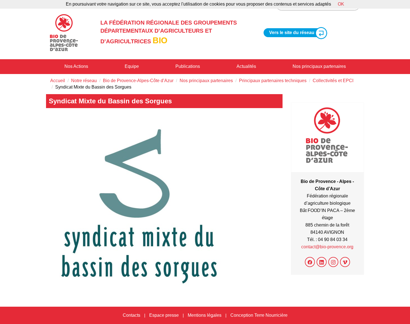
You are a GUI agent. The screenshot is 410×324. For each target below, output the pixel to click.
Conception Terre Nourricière (259, 315)
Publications (187, 66)
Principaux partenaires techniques (273, 80)
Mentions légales (204, 315)
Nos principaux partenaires (319, 66)
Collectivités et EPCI (333, 80)
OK (341, 4)
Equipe (132, 66)
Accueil (57, 80)
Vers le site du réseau (291, 32)
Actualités (246, 66)
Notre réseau (84, 80)
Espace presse (164, 315)
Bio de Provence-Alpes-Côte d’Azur (138, 80)
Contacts (131, 315)
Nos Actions (76, 66)
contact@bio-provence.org (327, 246)
